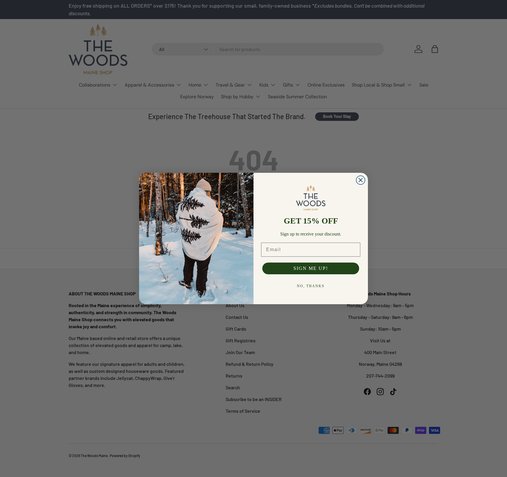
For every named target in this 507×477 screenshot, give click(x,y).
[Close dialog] (360, 180)
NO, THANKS (311, 286)
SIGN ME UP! (310, 268)
